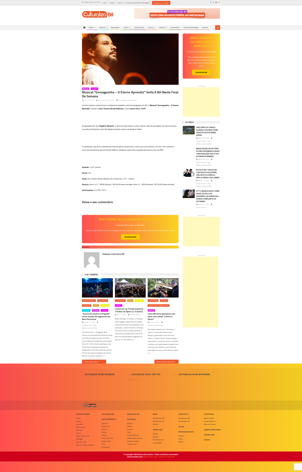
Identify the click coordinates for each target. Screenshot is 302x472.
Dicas (96, 305)
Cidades (155, 434)
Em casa (164, 300)
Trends (104, 435)
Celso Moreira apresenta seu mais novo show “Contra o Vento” (161, 316)
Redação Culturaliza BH (106, 100)
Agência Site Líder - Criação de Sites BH (159, 456)
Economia (79, 424)
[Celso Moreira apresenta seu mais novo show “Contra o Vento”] (163, 288)
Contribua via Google (161, 3)
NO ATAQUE (131, 419)
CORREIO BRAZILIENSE (212, 429)
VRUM (155, 414)
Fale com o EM (81, 442)
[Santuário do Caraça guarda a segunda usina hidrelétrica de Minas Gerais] (189, 130)
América (130, 423)
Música (85, 89)
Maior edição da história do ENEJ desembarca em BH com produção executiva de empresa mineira (207, 152)
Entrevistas (175, 27)
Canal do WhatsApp (190, 27)
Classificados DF (158, 421)
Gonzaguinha (99, 247)
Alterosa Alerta (209, 418)
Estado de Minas (83, 414)
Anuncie (120, 3)
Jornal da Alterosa (210, 421)
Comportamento (107, 438)
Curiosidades (157, 442)
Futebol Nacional (133, 435)
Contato (112, 3)
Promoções (106, 447)
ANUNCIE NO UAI (133, 414)
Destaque (86, 305)
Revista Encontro (186, 432)
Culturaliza (103, 300)
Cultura (91, 247)
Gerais (78, 418)
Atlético (129, 426)
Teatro (126, 27)
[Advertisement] (201, 102)
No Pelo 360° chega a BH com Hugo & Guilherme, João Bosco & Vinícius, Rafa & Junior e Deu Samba (207, 173)
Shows (91, 27)
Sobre (105, 3)
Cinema (104, 429)
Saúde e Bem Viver (83, 436)
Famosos (105, 423)
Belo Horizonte (89, 300)
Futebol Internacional (134, 438)
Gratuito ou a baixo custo (158, 305)
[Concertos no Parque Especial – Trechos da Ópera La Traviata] (130, 288)
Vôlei (129, 432)
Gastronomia (139, 27)
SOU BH (181, 426)
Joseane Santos (135, 314)
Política (78, 421)
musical (107, 247)
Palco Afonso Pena (91, 361)
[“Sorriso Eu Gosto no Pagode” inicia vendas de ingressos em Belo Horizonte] (97, 288)
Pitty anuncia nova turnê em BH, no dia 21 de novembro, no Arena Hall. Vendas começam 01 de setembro (207, 196)
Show (112, 247)
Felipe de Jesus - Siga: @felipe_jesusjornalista (89, 326)
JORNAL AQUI (158, 429)
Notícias (155, 424)
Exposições (115, 27)
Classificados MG (159, 418)
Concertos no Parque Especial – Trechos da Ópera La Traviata (130, 310)
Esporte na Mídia (133, 441)
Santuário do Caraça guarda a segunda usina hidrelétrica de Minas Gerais (207, 131)
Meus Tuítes (133, 379)
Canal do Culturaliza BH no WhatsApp (137, 3)
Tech (103, 444)
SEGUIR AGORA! (130, 237)
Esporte (155, 436)
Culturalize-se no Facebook (99, 374)
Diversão (105, 305)
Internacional (80, 427)
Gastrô (180, 442)
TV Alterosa (209, 414)
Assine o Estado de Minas (85, 445)
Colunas (162, 27)
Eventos (102, 27)
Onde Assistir (132, 444)
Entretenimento (109, 419)
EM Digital (79, 439)
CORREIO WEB (209, 434)
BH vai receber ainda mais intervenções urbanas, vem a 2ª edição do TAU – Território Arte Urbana (167, 361)
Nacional (79, 430)
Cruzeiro (130, 429)
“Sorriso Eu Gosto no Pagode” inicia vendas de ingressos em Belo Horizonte (96, 316)
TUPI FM (207, 440)
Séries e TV (106, 426)
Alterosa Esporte (210, 424)
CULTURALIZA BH (108, 414)
